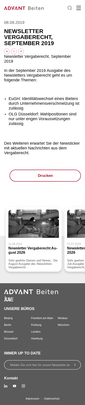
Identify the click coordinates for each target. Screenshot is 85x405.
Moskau (63, 318)
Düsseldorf (10, 338)
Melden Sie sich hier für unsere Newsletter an (40, 365)
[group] (34, 239)
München (63, 325)
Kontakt (11, 378)
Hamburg (37, 338)
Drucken (45, 175)
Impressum (32, 398)
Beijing (8, 318)
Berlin (7, 325)
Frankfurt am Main (42, 318)
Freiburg (36, 325)
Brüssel (8, 331)
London (36, 331)
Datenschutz (52, 398)
